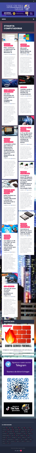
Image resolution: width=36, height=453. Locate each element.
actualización (5, 433)
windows (24, 437)
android (24, 429)
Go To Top (21, 450)
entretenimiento (11, 439)
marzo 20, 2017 (7, 205)
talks (29, 431)
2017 (9, 443)
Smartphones (6, 140)
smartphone (23, 431)
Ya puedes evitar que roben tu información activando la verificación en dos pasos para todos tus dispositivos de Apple (10, 150)
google (23, 427)
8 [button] (20, 354)
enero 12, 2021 (7, 103)
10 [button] (22, 354)
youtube (4, 439)
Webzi (24, 448)
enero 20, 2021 (7, 54)
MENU (4, 19)
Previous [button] (3, 339)
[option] (18, 339)
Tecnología (14, 437)
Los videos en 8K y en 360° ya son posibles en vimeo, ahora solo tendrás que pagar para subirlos (10, 245)
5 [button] (17, 354)
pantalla (22, 435)
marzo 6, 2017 (23, 235)
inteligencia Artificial (6, 435)
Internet (29, 127)
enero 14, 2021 (24, 54)
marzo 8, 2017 (7, 252)
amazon (30, 433)
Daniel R (29, 235)
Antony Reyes (21, 351)
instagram (16, 427)
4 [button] (16, 354)
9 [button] (21, 354)
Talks (16, 330)
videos (4, 441)
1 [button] (13, 354)
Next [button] (33, 339)
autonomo (13, 441)
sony (27, 435)
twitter (11, 427)
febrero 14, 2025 (15, 351)
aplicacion (28, 441)
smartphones (5, 429)
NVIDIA (9, 328)
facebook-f (15, 450)
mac (22, 439)
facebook (4, 427)
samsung (30, 429)
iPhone (4, 431)
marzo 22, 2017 (24, 144)
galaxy (18, 441)
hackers (23, 441)
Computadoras (7, 138)
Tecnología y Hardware (8, 91)
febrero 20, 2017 (7, 296)
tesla (8, 441)
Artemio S (13, 54)
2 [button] (14, 354)
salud (13, 435)
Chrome (4, 443)
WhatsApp (17, 431)
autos (19, 437)
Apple (12, 429)
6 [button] (18, 354)
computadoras (19, 433)
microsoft (4, 437)
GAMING (26, 439)
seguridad (5, 330)
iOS (9, 437)
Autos (5, 286)
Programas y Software (8, 45)
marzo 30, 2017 (7, 158)
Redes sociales (24, 328)
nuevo (25, 433)
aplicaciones (12, 433)
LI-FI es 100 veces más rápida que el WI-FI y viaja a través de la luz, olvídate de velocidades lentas (26, 137)
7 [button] (19, 354)
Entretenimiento (11, 286)
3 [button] (15, 354)
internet (28, 427)
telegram (17, 439)
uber (17, 435)
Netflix (31, 439)
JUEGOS (29, 437)
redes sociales (10, 431)
